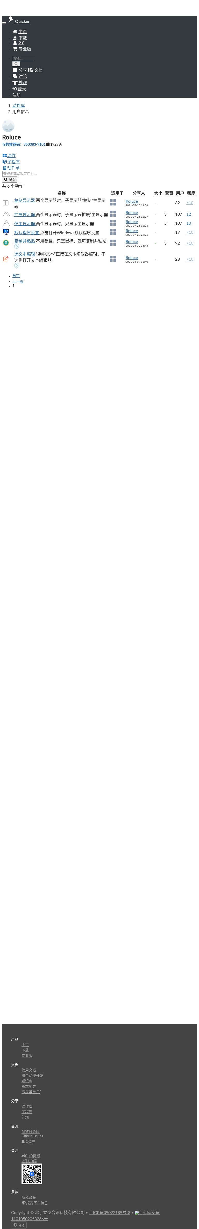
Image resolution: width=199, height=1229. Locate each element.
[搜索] (16, 64)
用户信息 (20, 112)
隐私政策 (29, 1197)
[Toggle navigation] (4, 23)
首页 (16, 276)
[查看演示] (16, 247)
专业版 (24, 49)
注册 (16, 95)
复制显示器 (25, 200)
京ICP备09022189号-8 (109, 1213)
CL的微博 (32, 1156)
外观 (25, 1117)
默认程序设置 (27, 233)
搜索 (11, 180)
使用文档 (29, 1070)
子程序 (13, 162)
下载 (22, 38)
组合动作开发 (32, 1076)
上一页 (17, 281)
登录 (21, 89)
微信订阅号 (29, 1161)
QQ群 (30, 1142)
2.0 (21, 43)
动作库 (18, 106)
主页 (22, 32)
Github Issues (32, 1136)
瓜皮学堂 (29, 1092)
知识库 (27, 1081)
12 (188, 214)
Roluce (132, 201)
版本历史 (29, 1086)
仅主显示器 (25, 224)
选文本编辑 (25, 254)
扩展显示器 (25, 215)
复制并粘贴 (25, 241)
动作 (11, 156)
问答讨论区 (31, 1132)
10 (188, 223)
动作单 (13, 168)
